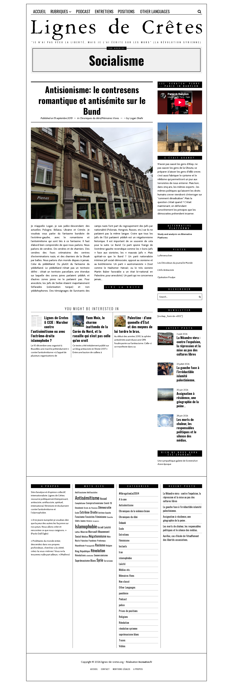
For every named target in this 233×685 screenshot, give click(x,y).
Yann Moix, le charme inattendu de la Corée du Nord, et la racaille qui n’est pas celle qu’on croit (91, 329)
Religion (109, 545)
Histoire (89, 520)
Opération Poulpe (166, 277)
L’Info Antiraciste (166, 270)
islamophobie (125, 558)
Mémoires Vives (110, 118)
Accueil (94, 669)
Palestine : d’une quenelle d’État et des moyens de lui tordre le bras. (133, 324)
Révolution (98, 550)
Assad (103, 498)
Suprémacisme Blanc (85, 560)
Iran (121, 552)
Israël (100, 527)
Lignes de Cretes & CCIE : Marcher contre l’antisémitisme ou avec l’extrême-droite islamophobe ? (49, 329)
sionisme (89, 555)
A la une (122, 499)
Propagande (89, 545)
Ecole (77, 512)
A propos (138, 669)
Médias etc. (124, 570)
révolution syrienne (128, 628)
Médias (85, 536)
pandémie (123, 593)
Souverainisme (101, 555)
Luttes (77, 531)
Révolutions (80, 555)
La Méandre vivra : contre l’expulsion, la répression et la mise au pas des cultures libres (189, 345)
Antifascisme (80, 492)
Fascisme (80, 517)
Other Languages (127, 587)
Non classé (124, 581)
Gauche (110, 517)
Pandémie (92, 540)
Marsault (92, 532)
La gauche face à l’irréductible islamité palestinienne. (188, 373)
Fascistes (90, 517)
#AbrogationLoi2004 (129, 493)
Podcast (123, 599)
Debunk (122, 523)
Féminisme (100, 517)
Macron (84, 532)
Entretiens (124, 534)
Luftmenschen (165, 255)
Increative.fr (145, 661)
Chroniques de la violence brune (134, 511)
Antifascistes (92, 492)
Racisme (100, 545)
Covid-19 (108, 503)
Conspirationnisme (94, 503)
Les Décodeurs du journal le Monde (175, 262)
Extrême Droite (89, 512)
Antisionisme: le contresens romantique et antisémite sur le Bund (92, 100)
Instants (123, 546)
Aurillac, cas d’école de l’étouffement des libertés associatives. (181, 538)
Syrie (100, 560)
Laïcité (107, 527)
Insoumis (96, 521)
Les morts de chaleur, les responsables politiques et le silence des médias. (186, 429)
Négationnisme (97, 536)
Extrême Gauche (104, 512)
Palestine (84, 540)
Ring (77, 551)
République (85, 551)
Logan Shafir (136, 118)
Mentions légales (121, 669)
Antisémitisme (87, 497)
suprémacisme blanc (129, 634)
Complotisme (80, 503)
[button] (199, 297)
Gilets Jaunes (80, 520)
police (122, 605)
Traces (122, 640)
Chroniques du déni (90, 118)
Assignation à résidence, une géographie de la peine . (188, 399)
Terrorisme (108, 560)
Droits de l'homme (91, 507)
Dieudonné (79, 507)
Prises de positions (128, 611)
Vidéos (122, 646)
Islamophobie (86, 526)
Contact (105, 669)
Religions (123, 617)
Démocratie (104, 507)
